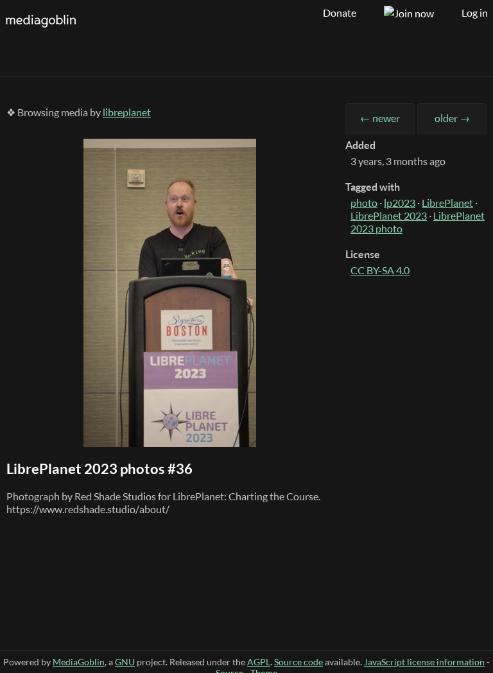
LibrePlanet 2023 (388, 215)
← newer (380, 118)
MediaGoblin (79, 661)
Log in (475, 12)
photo (363, 203)
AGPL (258, 661)
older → (452, 118)
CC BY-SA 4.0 (380, 270)
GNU (125, 661)
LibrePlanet (447, 203)
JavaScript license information (424, 661)
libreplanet (127, 112)
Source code (298, 661)
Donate (339, 12)
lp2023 (399, 203)
